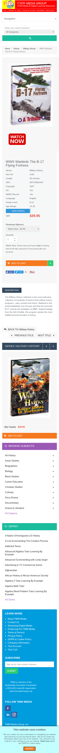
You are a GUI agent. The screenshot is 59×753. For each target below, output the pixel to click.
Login (19, 10)
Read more (45, 741)
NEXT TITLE (45, 335)
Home (7, 49)
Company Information (18, 643)
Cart (4, 10)
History (16, 49)
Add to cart (18, 263)
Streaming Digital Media (19, 625)
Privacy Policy (14, 636)
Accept (29, 748)
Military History (29, 49)
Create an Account (29, 10)
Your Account (14, 646)
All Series (10, 599)
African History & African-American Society (26, 575)
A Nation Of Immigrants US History (22, 536)
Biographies (11, 466)
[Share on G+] (26, 272)
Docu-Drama (11, 497)
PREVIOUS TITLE (24, 335)
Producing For (21, 629)
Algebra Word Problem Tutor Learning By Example (26, 593)
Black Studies (12, 476)
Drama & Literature (14, 508)
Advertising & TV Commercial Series (23, 565)
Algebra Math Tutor (14, 586)
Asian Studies (12, 460)
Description (12, 290)
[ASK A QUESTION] (50, 263)
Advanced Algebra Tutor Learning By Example (23, 553)
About (16, 619)
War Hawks (10, 427)
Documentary (12, 503)
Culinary (9, 492)
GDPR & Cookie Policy (19, 639)
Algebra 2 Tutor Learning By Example (24, 581)
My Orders (41, 10)
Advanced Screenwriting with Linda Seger (26, 560)
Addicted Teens (13, 546)
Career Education (14, 482)
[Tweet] (19, 272)
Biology (9, 471)
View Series (18, 211)
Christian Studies (13, 487)
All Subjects (11, 513)
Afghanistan (11, 570)
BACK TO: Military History (20, 329)
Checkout (11, 10)
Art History (10, 455)
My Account (50, 10)
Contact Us (13, 622)
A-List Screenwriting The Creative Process (26, 541)
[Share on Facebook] (10, 272)
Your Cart (12, 649)
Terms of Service (16, 632)
